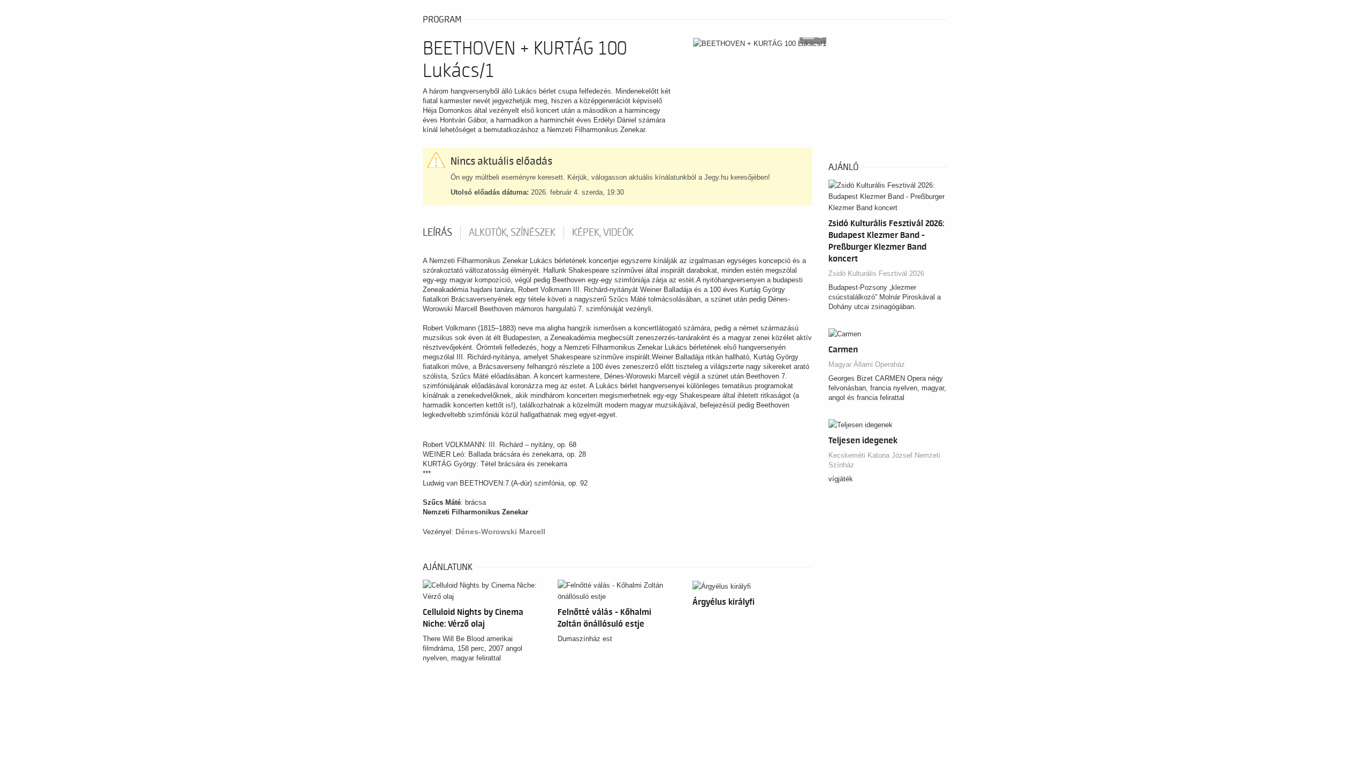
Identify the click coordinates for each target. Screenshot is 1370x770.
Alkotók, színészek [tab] (512, 232)
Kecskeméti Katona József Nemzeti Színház (884, 460)
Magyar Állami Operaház (866, 364)
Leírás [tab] (437, 232)
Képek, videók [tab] (603, 232)
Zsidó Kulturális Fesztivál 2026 (876, 274)
